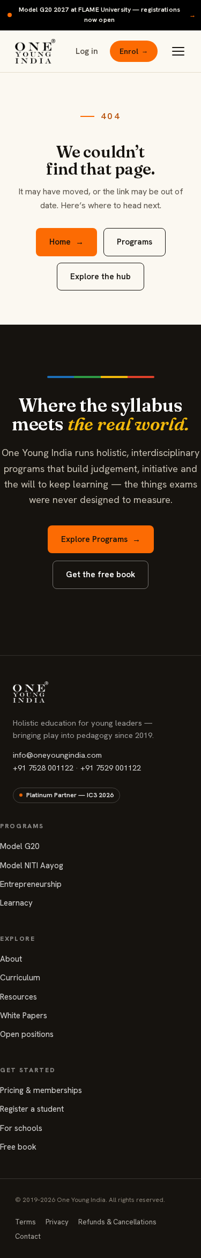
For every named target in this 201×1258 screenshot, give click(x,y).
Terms (25, 1221)
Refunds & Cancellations (117, 1221)
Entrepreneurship (31, 884)
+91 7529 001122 (110, 767)
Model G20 (19, 846)
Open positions (27, 1034)
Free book (18, 1147)
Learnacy (16, 903)
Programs (134, 242)
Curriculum (20, 977)
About (11, 959)
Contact (28, 1236)
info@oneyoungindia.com (57, 755)
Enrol (134, 51)
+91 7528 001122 (43, 767)
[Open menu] (178, 51)
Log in (87, 51)
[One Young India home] (35, 51)
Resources (18, 997)
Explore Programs (100, 539)
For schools (21, 1128)
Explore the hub (100, 276)
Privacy (57, 1221)
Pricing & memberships (41, 1090)
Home (66, 242)
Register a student (32, 1109)
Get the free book (100, 574)
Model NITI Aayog (31, 865)
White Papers (23, 1015)
